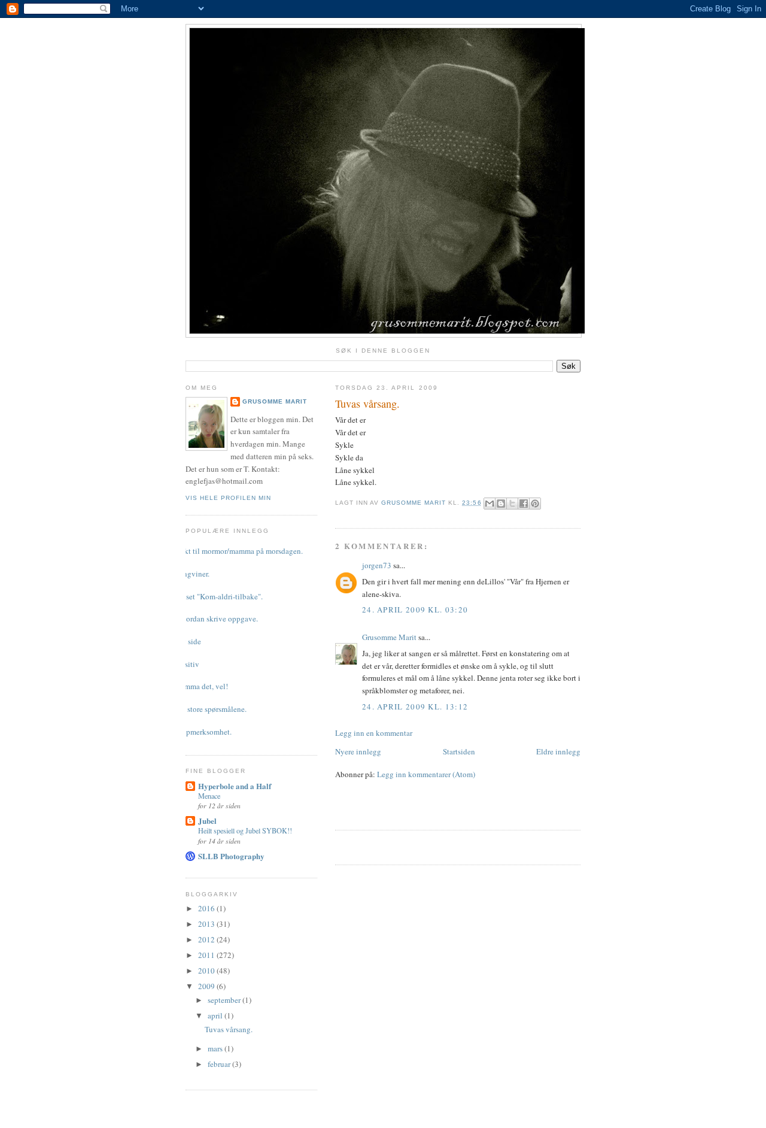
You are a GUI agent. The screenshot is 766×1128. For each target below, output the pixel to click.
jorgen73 (376, 565)
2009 (207, 986)
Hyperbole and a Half (234, 786)
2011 (207, 955)
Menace (209, 795)
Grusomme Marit (389, 637)
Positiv (188, 664)
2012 (207, 939)
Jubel (207, 820)
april (216, 1015)
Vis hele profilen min (228, 498)
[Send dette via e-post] (490, 504)
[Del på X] (512, 504)
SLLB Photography (231, 856)
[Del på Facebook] (524, 504)
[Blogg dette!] (501, 504)
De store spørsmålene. (212, 709)
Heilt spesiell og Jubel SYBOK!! (245, 830)
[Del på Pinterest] (535, 504)
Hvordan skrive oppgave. (217, 618)
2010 (207, 970)
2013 (207, 923)
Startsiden (459, 751)
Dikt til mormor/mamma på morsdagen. (240, 550)
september (225, 999)
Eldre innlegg (558, 751)
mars (216, 1048)
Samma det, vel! (202, 686)
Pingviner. (193, 573)
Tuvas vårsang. (229, 1029)
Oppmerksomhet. (204, 731)
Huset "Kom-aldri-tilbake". (220, 596)
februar (220, 1064)
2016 (207, 908)
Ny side (189, 641)
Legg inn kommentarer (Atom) (426, 774)
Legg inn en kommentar (373, 732)
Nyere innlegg (358, 751)
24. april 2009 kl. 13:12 (415, 706)
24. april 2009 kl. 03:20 (415, 609)
